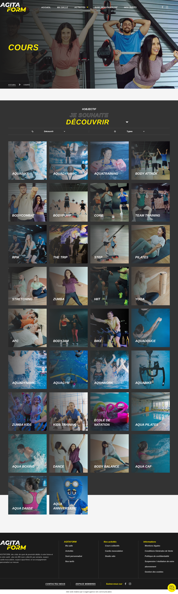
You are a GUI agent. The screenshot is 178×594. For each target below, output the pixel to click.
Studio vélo (110, 556)
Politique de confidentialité (157, 556)
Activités (69, 551)
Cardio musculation (114, 551)
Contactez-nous (55, 584)
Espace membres (86, 584)
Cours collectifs (112, 546)
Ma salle (62, 7)
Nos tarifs (130, 7)
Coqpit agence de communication (97, 592)
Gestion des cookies (154, 572)
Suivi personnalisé (106, 7)
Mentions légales (152, 546)
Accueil (46, 7)
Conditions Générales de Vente (159, 551)
